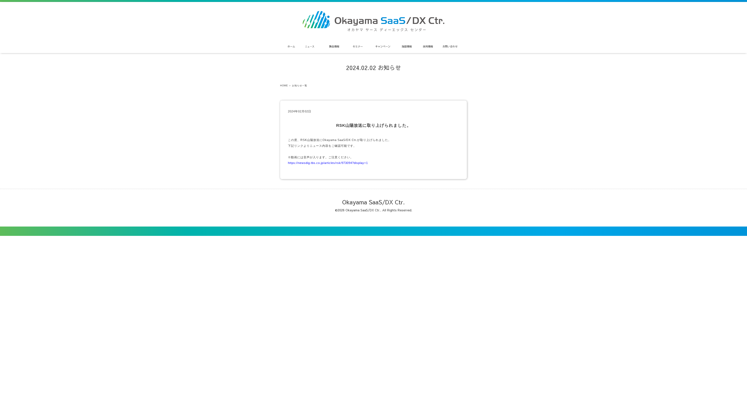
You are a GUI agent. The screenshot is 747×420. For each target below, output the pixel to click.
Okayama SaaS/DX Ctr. (373, 202)
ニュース (309, 46)
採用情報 (428, 46)
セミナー (358, 46)
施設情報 (407, 46)
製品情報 (334, 46)
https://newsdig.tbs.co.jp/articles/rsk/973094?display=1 (328, 162)
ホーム (291, 46)
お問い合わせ (450, 46)
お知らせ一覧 (299, 85)
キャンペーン (382, 46)
